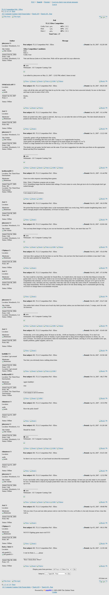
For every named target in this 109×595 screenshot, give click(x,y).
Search (39, 2)
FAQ (33, 2)
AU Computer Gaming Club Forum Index (16, 14)
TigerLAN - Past (46, 14)
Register (47, 2)
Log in (54, 4)
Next (13, 11)
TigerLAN (35, 14)
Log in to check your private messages (65, 2)
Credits (54, 592)
